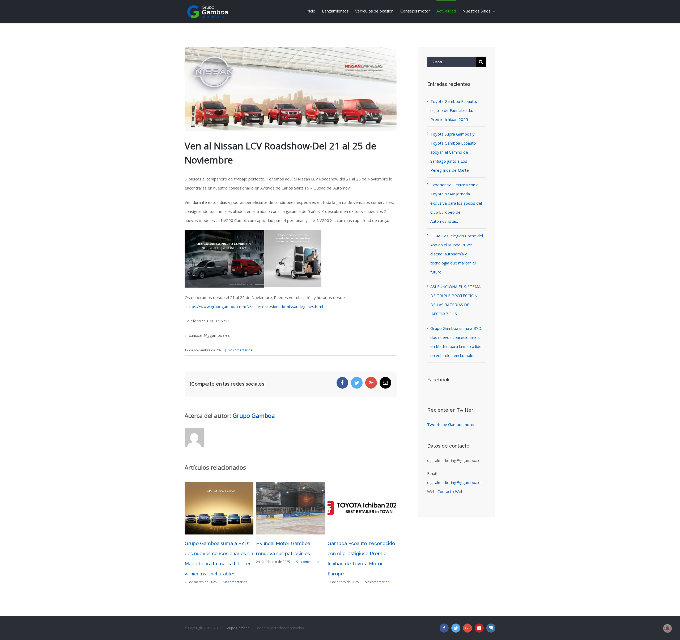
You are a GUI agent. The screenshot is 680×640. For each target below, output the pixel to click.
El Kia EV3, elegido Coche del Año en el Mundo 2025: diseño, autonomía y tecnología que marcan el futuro (456, 254)
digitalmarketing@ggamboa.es (455, 482)
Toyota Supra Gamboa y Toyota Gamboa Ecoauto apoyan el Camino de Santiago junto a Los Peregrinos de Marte (453, 152)
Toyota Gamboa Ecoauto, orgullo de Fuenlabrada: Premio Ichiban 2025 (453, 110)
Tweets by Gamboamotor (451, 424)
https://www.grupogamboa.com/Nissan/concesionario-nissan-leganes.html (254, 306)
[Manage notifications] (667, 628)
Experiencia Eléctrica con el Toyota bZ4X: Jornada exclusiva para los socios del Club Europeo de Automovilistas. (456, 203)
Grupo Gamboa (254, 415)
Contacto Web (450, 491)
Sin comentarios (240, 350)
